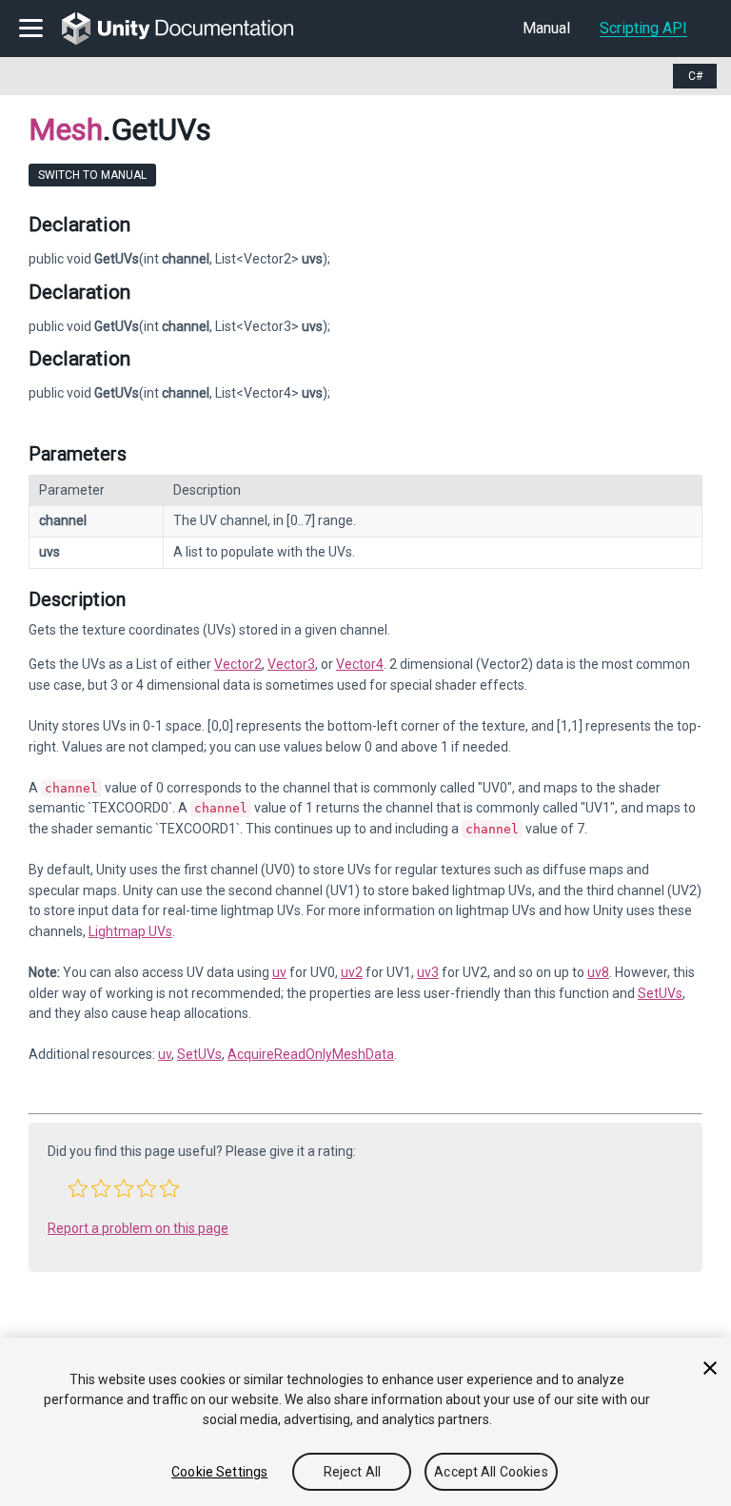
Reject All (352, 1471)
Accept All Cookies (491, 1471)
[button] (78, 1188)
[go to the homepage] (191, 28)
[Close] (710, 1368)
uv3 (428, 972)
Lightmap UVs (130, 931)
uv (279, 972)
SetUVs (660, 993)
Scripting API (643, 28)
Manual (546, 28)
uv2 (352, 972)
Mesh (66, 129)
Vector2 (238, 664)
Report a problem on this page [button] (138, 1228)
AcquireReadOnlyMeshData (310, 1054)
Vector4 (360, 664)
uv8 (598, 972)
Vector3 (291, 664)
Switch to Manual (92, 175)
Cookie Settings (219, 1471)
